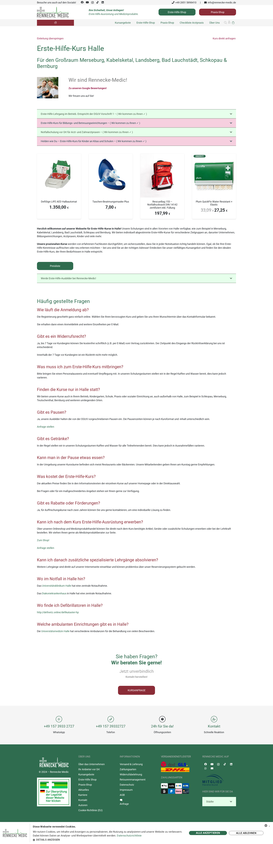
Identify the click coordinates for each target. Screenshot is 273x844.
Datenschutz (127, 784)
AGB (122, 794)
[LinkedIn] (102, 2)
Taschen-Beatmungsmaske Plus (110, 201)
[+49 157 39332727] (111, 719)
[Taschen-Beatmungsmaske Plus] (111, 155)
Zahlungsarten (128, 769)
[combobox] (265, 825)
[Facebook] (82, 2)
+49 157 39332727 (110, 726)
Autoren (82, 804)
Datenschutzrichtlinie (129, 835)
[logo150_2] (219, 780)
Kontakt (214, 726)
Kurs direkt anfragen (224, 38)
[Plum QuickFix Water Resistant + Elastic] (214, 155)
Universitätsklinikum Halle (56, 585)
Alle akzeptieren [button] (208, 832)
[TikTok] (97, 2)
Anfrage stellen (45, 426)
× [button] (269, 826)
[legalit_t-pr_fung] (54, 792)
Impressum (126, 789)
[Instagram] (92, 2)
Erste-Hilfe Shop (87, 779)
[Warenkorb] (233, 23)
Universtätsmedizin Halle (55, 631)
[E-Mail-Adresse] (212, 768)
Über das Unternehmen (91, 764)
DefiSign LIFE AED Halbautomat (59, 201)
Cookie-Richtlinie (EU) (90, 810)
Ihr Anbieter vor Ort (89, 769)
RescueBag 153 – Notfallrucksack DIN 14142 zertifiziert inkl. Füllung (162, 204)
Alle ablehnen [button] (246, 832)
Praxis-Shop (85, 784)
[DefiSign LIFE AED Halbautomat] (59, 155)
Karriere (82, 794)
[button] (225, 23)
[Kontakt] (214, 719)
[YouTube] (87, 2)
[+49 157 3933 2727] (59, 719)
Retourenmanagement (132, 779)
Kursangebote (86, 774)
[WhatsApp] (205, 768)
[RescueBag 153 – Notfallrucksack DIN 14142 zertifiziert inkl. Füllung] (162, 155)
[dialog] (136, 833)
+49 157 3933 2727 (59, 726)
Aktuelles (83, 789)
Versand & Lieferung (131, 764)
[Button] (55, 23)
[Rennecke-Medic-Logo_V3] (53, 12)
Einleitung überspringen (50, 38)
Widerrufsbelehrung (131, 774)
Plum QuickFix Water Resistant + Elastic (214, 203)
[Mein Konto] (229, 22)
